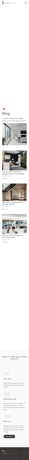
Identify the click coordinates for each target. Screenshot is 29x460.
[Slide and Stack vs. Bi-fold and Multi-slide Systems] (14, 224)
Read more (5, 178)
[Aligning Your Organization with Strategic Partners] (14, 192)
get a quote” (13, 383)
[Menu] (25, 2)
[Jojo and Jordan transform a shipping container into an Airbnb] (14, 160)
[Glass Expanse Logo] (12, 2)
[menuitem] (25, 2)
